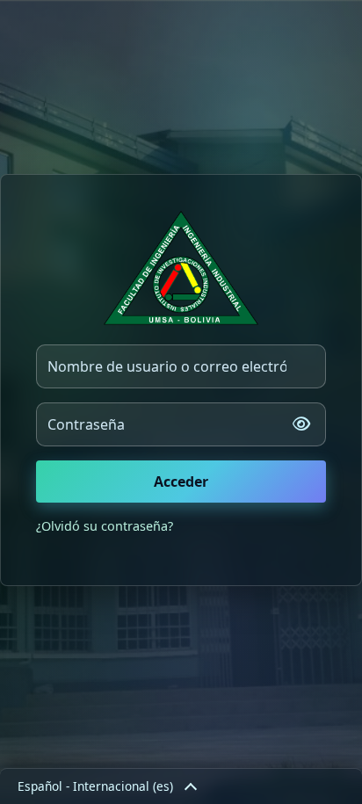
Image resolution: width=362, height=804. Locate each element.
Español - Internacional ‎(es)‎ (95, 786)
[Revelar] (301, 424)
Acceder (181, 481)
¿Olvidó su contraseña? (104, 526)
